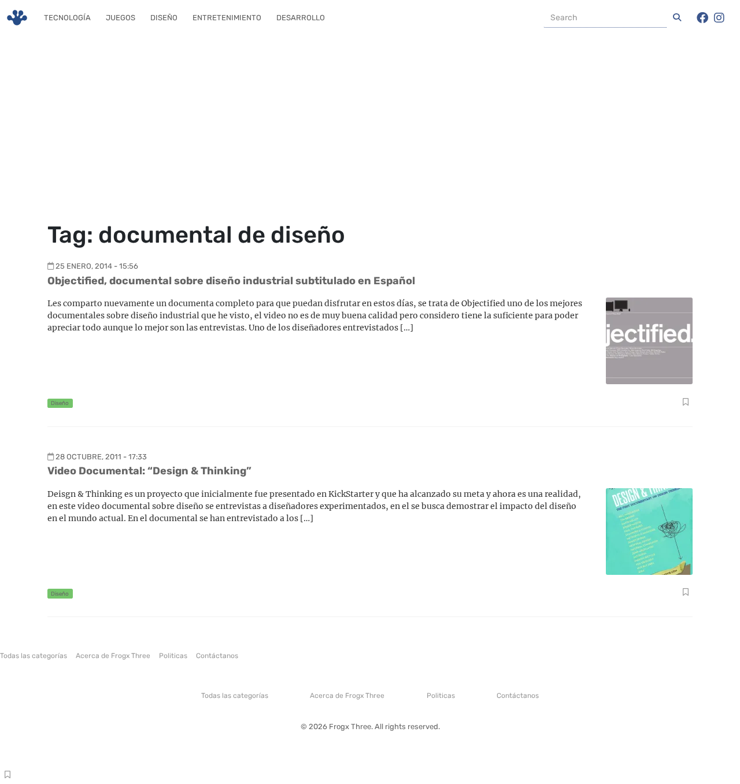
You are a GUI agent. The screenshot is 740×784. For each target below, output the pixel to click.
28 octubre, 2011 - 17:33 (101, 456)
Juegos (120, 17)
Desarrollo (300, 17)
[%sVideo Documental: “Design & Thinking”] (649, 530)
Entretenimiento (227, 17)
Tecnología (67, 17)
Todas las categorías (33, 656)
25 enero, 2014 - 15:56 (97, 266)
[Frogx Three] (17, 18)
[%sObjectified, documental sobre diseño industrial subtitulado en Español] (649, 340)
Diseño (163, 17)
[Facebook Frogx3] (702, 18)
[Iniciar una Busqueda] (677, 18)
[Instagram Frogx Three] (719, 18)
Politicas (173, 656)
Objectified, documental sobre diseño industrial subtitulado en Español (231, 280)
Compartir (685, 403)
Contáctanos (217, 656)
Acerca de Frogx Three (113, 656)
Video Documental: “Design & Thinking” (149, 471)
